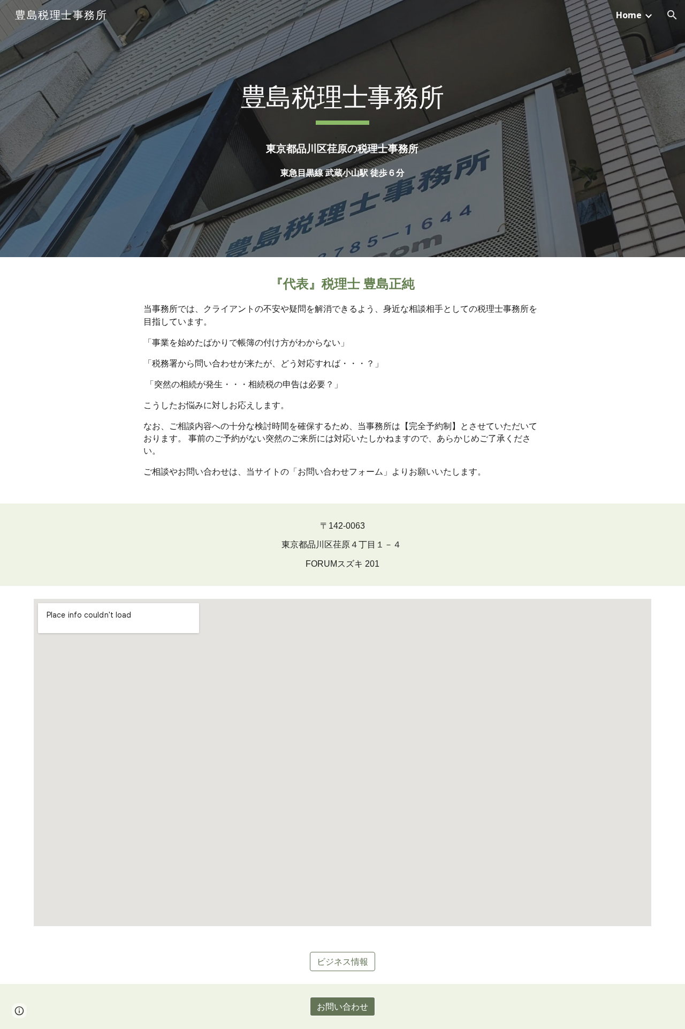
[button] (672, 15)
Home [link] (629, 15)
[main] (342, 129)
